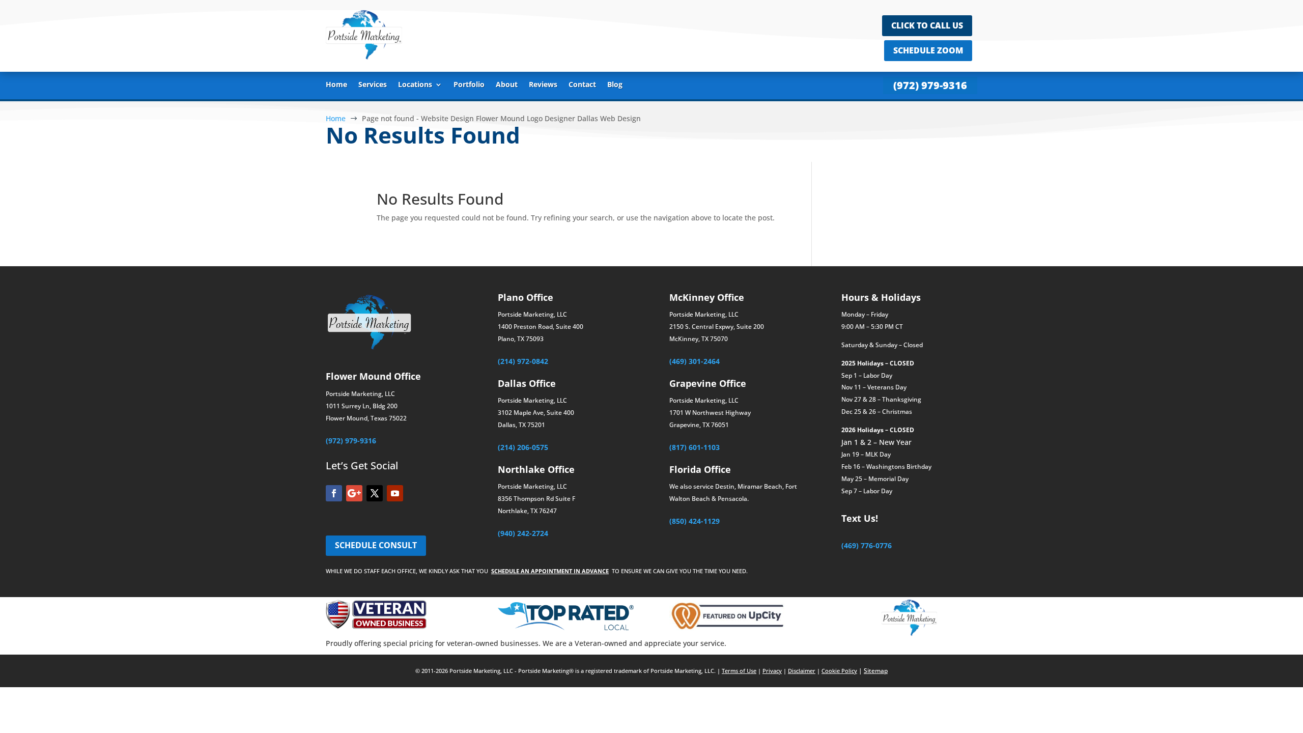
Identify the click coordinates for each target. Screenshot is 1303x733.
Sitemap (876, 670)
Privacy (772, 670)
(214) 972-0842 (523, 361)
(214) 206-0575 (523, 447)
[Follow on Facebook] (334, 493)
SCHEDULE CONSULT (376, 545)
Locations (415, 85)
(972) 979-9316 (930, 85)
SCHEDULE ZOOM (928, 50)
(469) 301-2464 (694, 361)
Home (336, 85)
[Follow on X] (374, 493)
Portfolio (469, 85)
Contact (582, 85)
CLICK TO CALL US (927, 25)
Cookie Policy (839, 670)
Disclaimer (801, 670)
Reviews (543, 85)
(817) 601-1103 (694, 447)
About (507, 85)
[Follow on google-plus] (354, 493)
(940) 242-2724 (523, 533)
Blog (614, 85)
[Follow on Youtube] (395, 493)
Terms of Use (739, 670)
